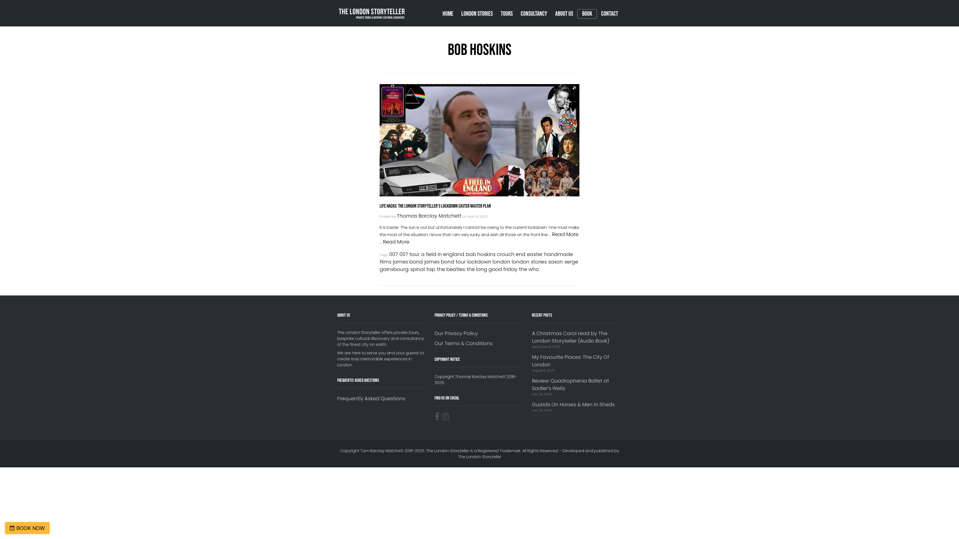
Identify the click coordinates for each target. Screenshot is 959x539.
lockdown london (488, 261)
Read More (565, 234)
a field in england (442, 254)
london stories (529, 261)
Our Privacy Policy (456, 333)
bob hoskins (480, 254)
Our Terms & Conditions (463, 343)
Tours (507, 14)
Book (587, 13)
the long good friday (492, 269)
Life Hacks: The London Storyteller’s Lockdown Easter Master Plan (435, 206)
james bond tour (445, 261)
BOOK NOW (30, 528)
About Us (564, 14)
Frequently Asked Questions (371, 398)
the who (529, 269)
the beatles (451, 269)
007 (393, 254)
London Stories (477, 14)
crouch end (511, 254)
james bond (408, 261)
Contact (609, 14)
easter (535, 254)
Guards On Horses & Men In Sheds (573, 404)
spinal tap (422, 269)
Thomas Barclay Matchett (429, 215)
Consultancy (534, 14)
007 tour (409, 254)
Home (448, 14)
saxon (555, 261)
